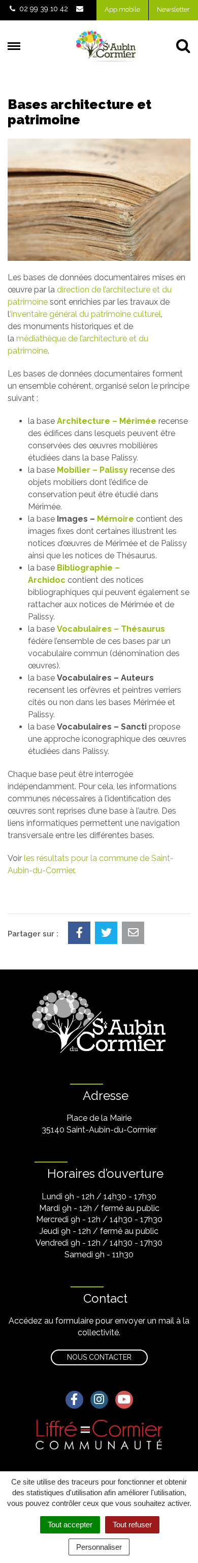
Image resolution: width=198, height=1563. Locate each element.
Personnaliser (99, 1547)
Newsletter (173, 9)
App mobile (122, 9)
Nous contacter (99, 1357)
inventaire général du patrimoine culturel (86, 314)
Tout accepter (70, 1524)
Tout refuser (132, 1524)
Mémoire (115, 519)
